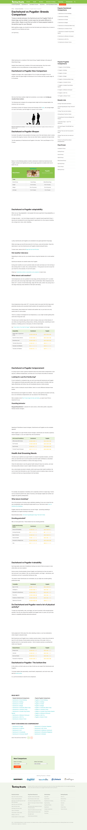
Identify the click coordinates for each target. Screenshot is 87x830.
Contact (62, 804)
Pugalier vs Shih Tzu (40, 715)
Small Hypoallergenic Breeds (51, 4)
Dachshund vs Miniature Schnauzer (21, 715)
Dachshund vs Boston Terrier (19, 719)
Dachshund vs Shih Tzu (18, 717)
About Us (62, 796)
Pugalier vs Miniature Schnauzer (42, 713)
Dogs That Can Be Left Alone (17, 796)
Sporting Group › (61, 163)
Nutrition (41, 1)
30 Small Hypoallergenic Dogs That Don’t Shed (34, 514)
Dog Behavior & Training (48, 800)
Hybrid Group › (61, 157)
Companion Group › (62, 148)
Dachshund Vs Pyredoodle (19, 732)
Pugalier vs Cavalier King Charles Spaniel (45, 711)
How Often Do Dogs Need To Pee (34, 800)
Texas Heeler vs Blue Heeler (17, 812)
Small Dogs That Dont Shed (17, 808)
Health (34, 1)
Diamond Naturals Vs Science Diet (34, 811)
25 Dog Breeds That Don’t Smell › (65, 114)
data (43, 107)
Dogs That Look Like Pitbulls (17, 804)
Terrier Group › (61, 166)
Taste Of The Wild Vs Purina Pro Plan (34, 809)
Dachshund (33, 168)
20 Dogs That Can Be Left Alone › (65, 103)
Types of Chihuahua (15, 810)
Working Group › (61, 169)
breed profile (19, 673)
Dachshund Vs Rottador (40, 734)
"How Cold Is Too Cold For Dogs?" (22, 327)
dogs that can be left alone (32, 249)
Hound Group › (61, 154)
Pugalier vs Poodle (39, 703)
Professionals (69, 1)
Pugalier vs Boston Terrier (41, 717)
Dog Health (46, 796)
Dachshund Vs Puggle (18, 726)
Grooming (60, 1)
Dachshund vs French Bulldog (20, 700)
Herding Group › (61, 151)
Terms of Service (64, 809)
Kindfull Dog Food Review (32, 816)
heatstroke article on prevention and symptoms (28, 272)
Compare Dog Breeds (16, 4)
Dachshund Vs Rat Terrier (41, 728)
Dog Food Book (63, 4)
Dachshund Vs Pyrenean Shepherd (43, 726)
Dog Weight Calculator (34, 4)
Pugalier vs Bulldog (39, 702)
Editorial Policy (63, 798)
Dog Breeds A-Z (25, 4)
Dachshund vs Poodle (18, 703)
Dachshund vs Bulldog (18, 702)
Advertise (62, 802)
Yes (28, 737)
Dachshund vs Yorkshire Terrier (20, 709)
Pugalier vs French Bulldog (41, 700)
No (31, 737)
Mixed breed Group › (62, 160)
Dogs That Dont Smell (16, 806)
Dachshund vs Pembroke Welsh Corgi (21, 707)
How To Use (63, 800)
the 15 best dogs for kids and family (31, 398)
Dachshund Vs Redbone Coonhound (43, 730)
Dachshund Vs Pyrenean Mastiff (20, 734)
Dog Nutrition (46, 798)
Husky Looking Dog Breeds (17, 798)
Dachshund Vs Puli (17, 730)
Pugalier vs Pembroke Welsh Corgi (43, 707)
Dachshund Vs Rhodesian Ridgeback (43, 732)
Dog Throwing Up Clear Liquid (33, 798)
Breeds (28, 1)
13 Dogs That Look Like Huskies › (65, 111)
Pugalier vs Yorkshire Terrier (41, 709)
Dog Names (42, 4)
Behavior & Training (50, 1)
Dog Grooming (47, 802)
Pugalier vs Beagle (39, 705)
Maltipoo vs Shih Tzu (15, 814)
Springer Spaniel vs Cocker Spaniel (18, 816)
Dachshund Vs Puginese (18, 728)
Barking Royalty (18, 1)
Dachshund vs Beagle (18, 705)
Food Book (46, 813)
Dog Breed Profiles (47, 804)
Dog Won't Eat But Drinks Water (34, 796)
